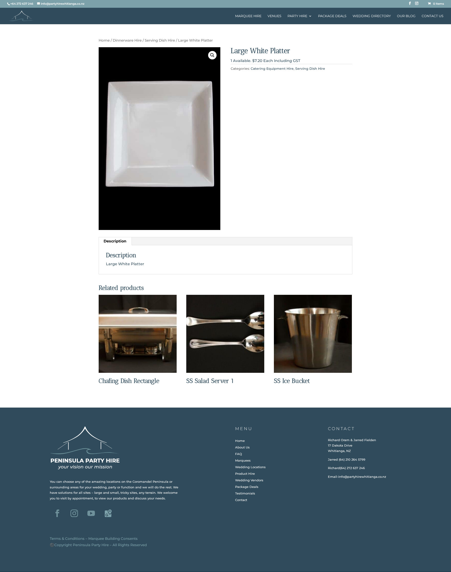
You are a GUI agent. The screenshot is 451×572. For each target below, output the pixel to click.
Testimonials (245, 493)
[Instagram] (416, 5)
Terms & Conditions (67, 538)
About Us (242, 447)
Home (104, 40)
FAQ (238, 454)
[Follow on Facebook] (57, 513)
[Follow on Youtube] (91, 513)
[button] (212, 55)
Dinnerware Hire (127, 40)
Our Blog (406, 16)
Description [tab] (115, 241)
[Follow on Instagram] (74, 513)
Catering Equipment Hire (272, 68)
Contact (241, 500)
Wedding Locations (250, 467)
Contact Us (432, 16)
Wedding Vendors (249, 480)
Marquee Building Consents (113, 538)
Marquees (243, 460)
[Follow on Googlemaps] (108, 513)
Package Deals (332, 16)
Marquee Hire (248, 16)
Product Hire (245, 473)
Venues (274, 16)
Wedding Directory (372, 16)
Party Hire (297, 16)
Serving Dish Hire (160, 40)
